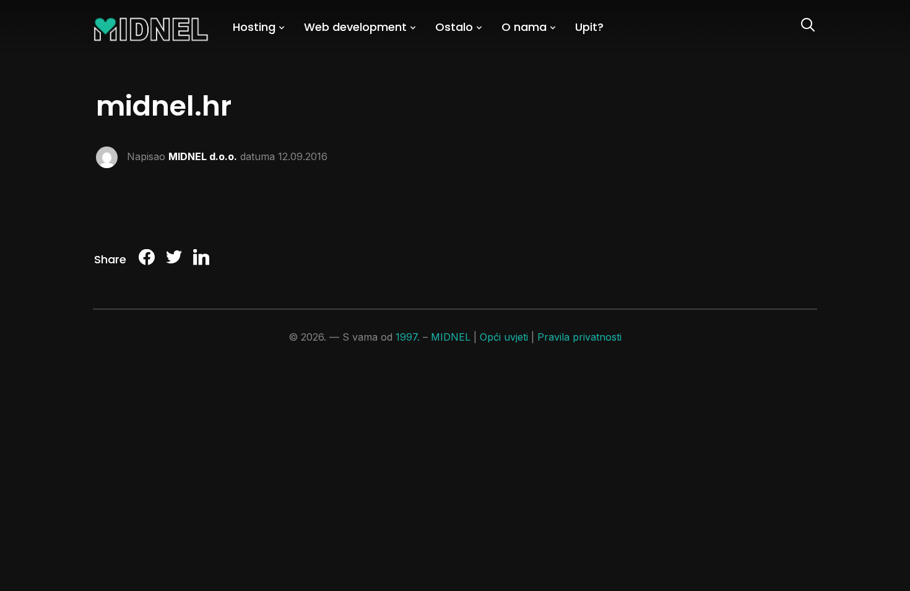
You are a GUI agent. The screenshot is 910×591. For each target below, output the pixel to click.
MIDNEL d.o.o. (202, 156)
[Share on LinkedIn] (201, 259)
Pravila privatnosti (579, 337)
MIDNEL (450, 337)
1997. (408, 337)
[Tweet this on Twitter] (174, 259)
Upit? (589, 27)
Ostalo (454, 27)
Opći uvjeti (504, 337)
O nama (524, 27)
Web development (355, 27)
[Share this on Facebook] (147, 259)
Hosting (254, 27)
